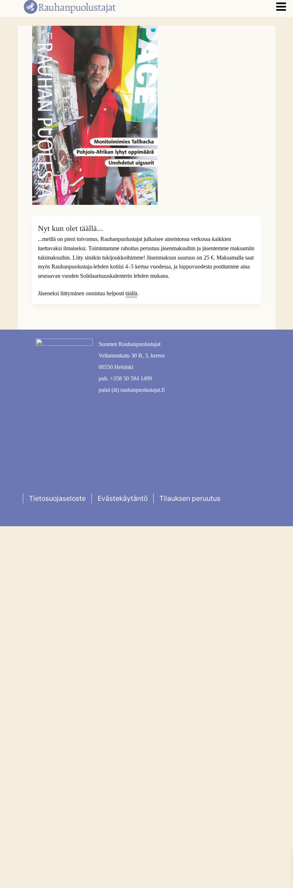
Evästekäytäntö (123, 498)
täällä (131, 293)
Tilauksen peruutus (189, 498)
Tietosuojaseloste (57, 498)
